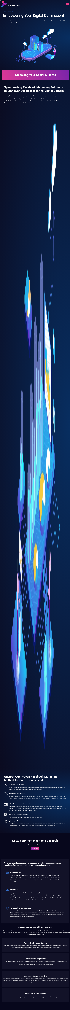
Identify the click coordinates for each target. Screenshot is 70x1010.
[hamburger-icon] (67, 4)
